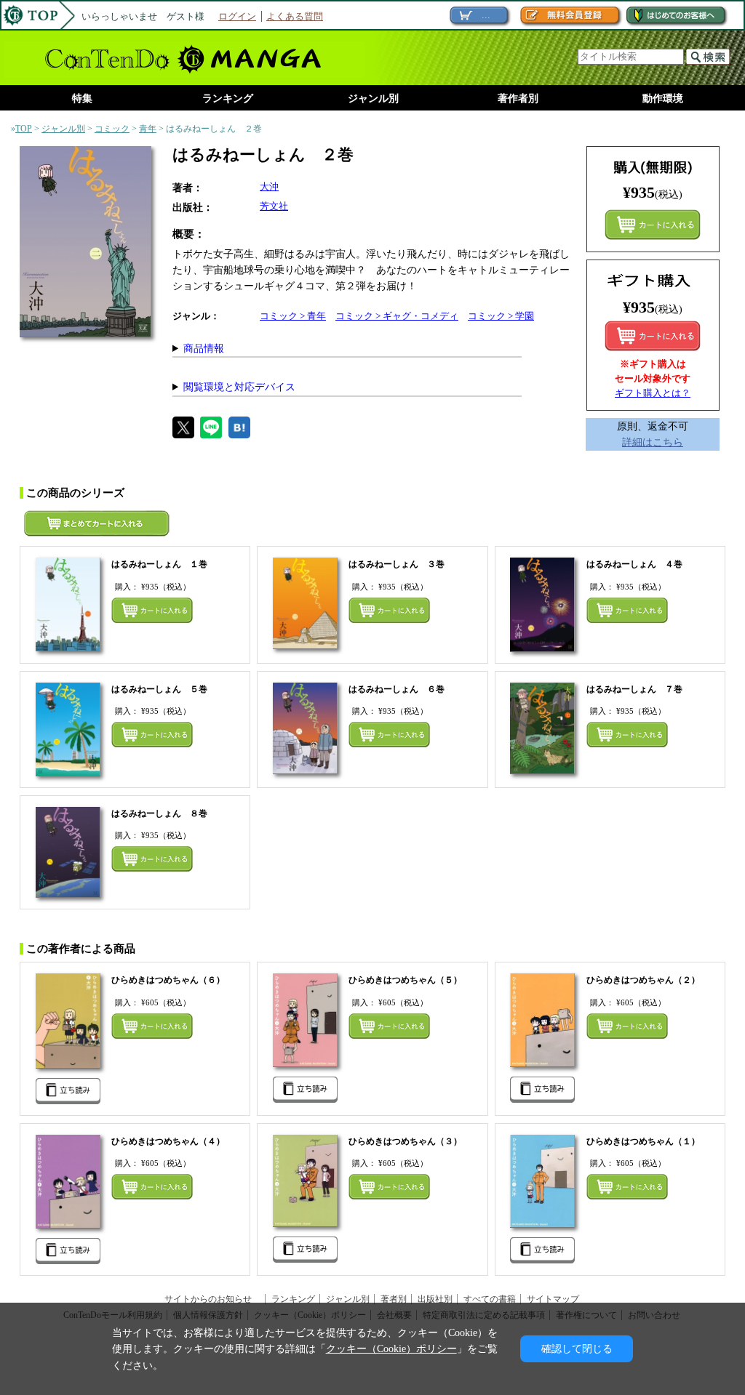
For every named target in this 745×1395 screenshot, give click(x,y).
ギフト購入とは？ (652, 392)
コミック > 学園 (501, 315)
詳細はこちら (652, 442)
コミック (112, 129)
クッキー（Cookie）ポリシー (391, 1348)
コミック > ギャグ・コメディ (396, 315)
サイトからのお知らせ (212, 1299)
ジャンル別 (373, 98)
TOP (23, 129)
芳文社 (274, 206)
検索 (708, 57)
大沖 (269, 186)
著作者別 (518, 98)
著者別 (394, 1299)
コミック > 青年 (293, 315)
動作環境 (662, 98)
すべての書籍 (489, 1299)
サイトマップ (553, 1299)
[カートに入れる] (652, 336)
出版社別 (435, 1299)
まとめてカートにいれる (652, 225)
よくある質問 (294, 16)
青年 (147, 129)
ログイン (237, 16)
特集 (82, 98)
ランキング (227, 98)
